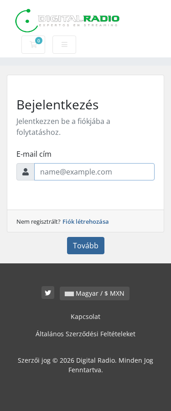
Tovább (85, 246)
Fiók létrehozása (85, 221)
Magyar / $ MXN (99, 293)
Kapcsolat (85, 316)
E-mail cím (34, 154)
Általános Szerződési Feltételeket (85, 333)
